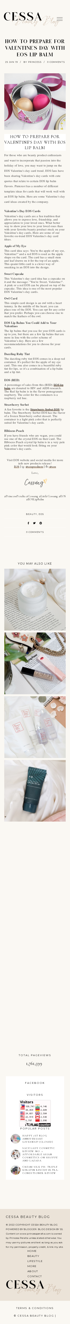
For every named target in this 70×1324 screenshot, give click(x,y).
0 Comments (56, 62)
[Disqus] (35, 880)
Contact (34, 1276)
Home (32, 1250)
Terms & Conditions (35, 1308)
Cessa (23, 18)
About (32, 1271)
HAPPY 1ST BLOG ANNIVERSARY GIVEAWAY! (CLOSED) (37, 1138)
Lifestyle (35, 1261)
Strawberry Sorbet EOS (45, 409)
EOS (16, 466)
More (31, 1266)
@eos (52, 466)
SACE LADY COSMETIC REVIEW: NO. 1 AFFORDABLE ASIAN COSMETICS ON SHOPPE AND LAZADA (40, 1154)
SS (61, 1229)
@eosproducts (34, 466)
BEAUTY (31, 514)
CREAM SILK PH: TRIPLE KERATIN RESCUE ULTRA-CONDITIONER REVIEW (40, 1170)
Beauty (33, 1256)
